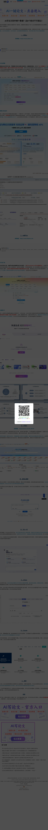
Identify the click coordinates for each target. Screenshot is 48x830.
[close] (31, 405)
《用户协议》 (28, 421)
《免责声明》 (24, 421)
